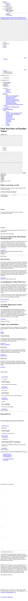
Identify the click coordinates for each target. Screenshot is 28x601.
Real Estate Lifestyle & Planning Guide (14, 103)
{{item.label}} (9, 7)
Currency (8, 122)
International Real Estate (11, 102)
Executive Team (9, 114)
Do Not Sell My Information (7, 595)
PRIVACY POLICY (7, 454)
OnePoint (5, 104)
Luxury (4, 92)
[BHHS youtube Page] (13, 536)
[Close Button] (11, 156)
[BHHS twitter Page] (13, 505)
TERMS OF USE (7, 452)
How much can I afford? (11, 95)
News (7, 121)
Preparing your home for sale (12, 98)
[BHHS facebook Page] (13, 494)
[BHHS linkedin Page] (13, 526)
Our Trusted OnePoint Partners (12, 105)
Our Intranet (8, 120)
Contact (7, 110)
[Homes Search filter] (11, 166)
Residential (8, 88)
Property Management (8, 108)
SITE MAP (5, 458)
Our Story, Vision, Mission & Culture (14, 111)
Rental (7, 89)
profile (4, 44)
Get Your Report (4, 194)
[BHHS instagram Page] (13, 547)
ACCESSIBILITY (7, 455)
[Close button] (11, 139)
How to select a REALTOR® (12, 94)
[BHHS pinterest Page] (13, 515)
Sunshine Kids (9, 115)
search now (3, 342)
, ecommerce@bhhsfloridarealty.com (14, 590)
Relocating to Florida (10, 100)
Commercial (8, 90)
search (2, 175)
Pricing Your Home (10, 97)
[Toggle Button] (14, 28)
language (8, 124)
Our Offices (8, 119)
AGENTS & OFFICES (8, 457)
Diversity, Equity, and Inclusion (13, 113)
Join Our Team (9, 116)
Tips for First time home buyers (12, 99)
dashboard (8, 4)
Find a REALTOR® (10, 117)
